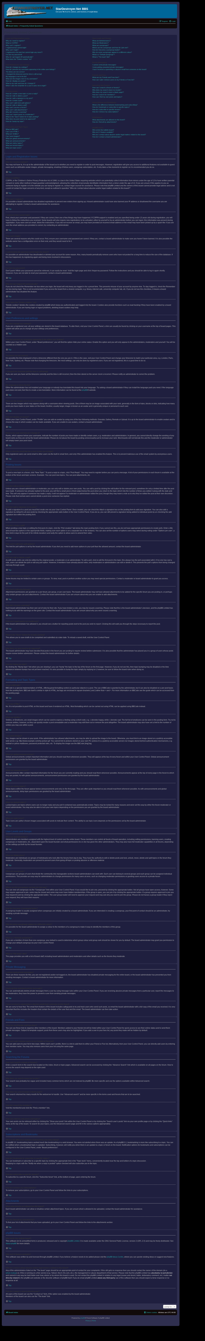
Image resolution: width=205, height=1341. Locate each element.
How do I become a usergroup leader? (106, 50)
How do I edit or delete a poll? (16, 105)
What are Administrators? (101, 41)
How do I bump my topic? (15, 121)
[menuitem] (9, 21)
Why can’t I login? (12, 50)
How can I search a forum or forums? (106, 87)
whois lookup (11, 1273)
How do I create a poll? (14, 100)
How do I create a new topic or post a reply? (22, 93)
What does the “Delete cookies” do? (19, 59)
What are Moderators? (100, 43)
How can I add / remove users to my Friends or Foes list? (113, 80)
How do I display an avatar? (16, 81)
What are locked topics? (14, 145)
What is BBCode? (12, 129)
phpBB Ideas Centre (115, 1257)
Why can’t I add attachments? (16, 110)
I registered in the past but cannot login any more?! (24, 52)
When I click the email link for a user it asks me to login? (26, 86)
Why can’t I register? (13, 45)
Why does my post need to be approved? (21, 119)
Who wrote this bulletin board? (103, 130)
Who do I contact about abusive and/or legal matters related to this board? (119, 134)
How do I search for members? (103, 95)
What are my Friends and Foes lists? (105, 77)
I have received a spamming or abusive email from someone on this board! (119, 69)
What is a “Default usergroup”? (103, 54)
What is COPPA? (12, 43)
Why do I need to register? (15, 41)
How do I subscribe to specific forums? (106, 109)
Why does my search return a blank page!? (108, 92)
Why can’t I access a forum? (16, 107)
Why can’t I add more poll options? (18, 103)
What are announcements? (15, 141)
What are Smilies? (12, 134)
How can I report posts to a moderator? (20, 114)
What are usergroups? (100, 45)
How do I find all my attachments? (104, 122)
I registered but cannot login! (16, 48)
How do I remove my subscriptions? (105, 112)
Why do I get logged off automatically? (19, 57)
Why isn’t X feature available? (103, 132)
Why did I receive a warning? (16, 112)
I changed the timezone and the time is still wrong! (24, 74)
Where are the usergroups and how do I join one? (110, 48)
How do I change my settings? (17, 67)
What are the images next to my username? (22, 79)
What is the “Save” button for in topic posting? (22, 117)
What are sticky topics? (14, 143)
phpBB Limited (74, 1241)
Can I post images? (13, 136)
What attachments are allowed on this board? (108, 120)
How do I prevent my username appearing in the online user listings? (30, 69)
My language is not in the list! (16, 76)
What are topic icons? (13, 148)
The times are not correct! (15, 72)
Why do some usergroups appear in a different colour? (112, 52)
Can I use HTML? (12, 131)
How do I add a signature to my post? (19, 98)
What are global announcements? (18, 138)
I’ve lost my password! (14, 54)
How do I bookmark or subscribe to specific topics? (111, 107)
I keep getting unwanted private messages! (108, 67)
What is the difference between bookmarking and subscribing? (114, 105)
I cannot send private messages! (104, 65)
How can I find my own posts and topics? (107, 97)
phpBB (84, 390)
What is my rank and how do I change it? (20, 83)
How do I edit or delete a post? (17, 96)
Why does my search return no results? (106, 90)
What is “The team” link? (101, 57)
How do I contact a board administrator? (106, 137)
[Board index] (30, 11)
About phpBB (11, 1243)
